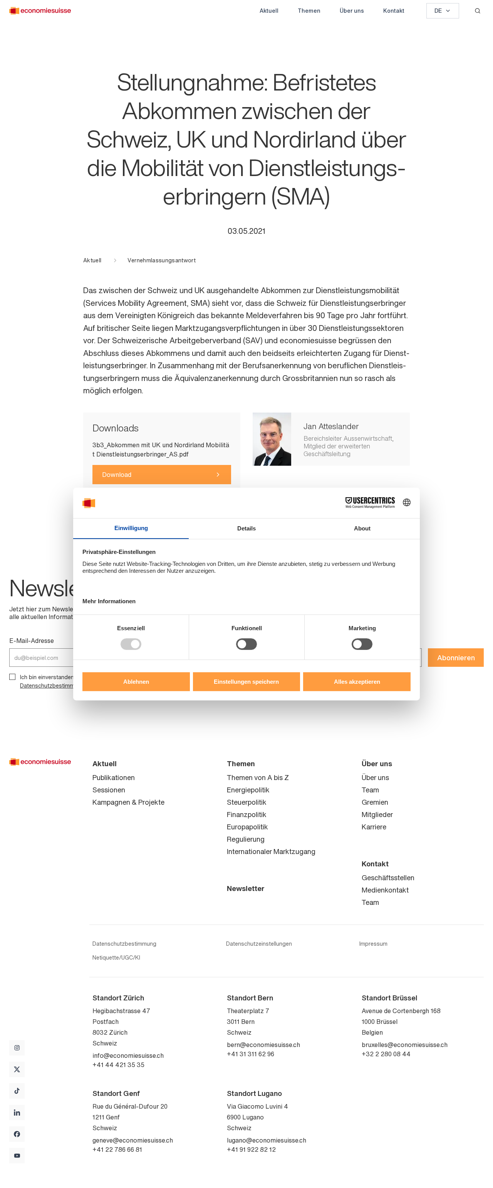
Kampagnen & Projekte (128, 802)
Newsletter (246, 888)
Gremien (375, 802)
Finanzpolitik (247, 814)
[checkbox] (12, 677)
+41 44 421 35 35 (118, 1064)
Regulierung (246, 839)
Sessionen (108, 790)
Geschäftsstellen (388, 878)
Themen (309, 11)
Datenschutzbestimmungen (55, 685)
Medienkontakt (385, 890)
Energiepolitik (248, 790)
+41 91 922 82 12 (251, 1149)
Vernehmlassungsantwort (161, 260)
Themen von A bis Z (258, 777)
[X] (17, 1069)
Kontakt (393, 11)
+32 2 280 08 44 (386, 1054)
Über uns (352, 11)
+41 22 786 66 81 (117, 1149)
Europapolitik (247, 827)
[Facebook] (17, 1134)
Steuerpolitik (247, 802)
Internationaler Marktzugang (271, 851)
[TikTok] (17, 1091)
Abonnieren (456, 658)
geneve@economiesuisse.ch (132, 1140)
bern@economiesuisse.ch (263, 1044)
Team (370, 790)
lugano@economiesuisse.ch (266, 1140)
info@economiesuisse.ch (128, 1055)
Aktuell (269, 11)
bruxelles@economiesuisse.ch (405, 1044)
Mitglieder (377, 814)
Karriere (374, 827)
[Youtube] (17, 1155)
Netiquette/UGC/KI (116, 957)
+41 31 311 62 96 (250, 1054)
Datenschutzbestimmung (124, 944)
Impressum (373, 944)
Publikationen (113, 777)
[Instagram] (17, 1047)
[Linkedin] (17, 1112)
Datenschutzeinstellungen (259, 944)
